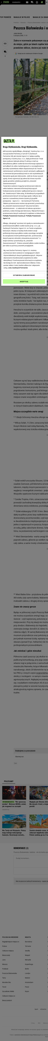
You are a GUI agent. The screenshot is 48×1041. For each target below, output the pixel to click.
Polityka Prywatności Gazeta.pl (14, 216)
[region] (24, 211)
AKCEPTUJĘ (24, 281)
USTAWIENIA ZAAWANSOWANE (24, 275)
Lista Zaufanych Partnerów (18, 268)
